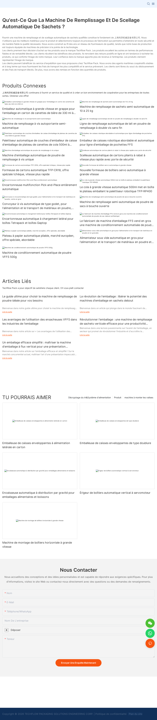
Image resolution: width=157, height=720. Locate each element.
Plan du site (135, 713)
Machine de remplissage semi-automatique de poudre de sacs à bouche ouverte (116, 204)
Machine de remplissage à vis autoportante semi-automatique (34, 125)
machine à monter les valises (138, 397)
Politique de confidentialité (111, 713)
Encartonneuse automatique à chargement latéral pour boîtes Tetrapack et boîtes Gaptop (37, 220)
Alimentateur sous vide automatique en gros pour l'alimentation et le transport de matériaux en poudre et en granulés (115, 240)
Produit (117, 397)
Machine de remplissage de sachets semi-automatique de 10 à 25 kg (117, 108)
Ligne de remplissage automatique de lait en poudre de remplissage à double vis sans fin (115, 125)
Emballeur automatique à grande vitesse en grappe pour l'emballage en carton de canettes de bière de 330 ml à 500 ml (38, 111)
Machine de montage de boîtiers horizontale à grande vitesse (37, 544)
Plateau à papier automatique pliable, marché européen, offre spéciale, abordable (38, 237)
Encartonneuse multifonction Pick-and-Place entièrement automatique (39, 187)
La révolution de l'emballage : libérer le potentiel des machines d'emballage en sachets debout (113, 298)
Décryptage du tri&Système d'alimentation (89, 397)
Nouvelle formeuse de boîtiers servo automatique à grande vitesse (113, 172)
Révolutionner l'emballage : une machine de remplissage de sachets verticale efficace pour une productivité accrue (116, 322)
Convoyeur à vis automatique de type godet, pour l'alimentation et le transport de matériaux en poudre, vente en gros (36, 206)
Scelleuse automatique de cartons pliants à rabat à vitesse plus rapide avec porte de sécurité (112, 157)
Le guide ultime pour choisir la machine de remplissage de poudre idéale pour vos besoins (39, 298)
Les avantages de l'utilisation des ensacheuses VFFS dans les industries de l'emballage (39, 321)
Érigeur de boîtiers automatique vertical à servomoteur (115, 492)
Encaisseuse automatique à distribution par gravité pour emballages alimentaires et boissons (38, 494)
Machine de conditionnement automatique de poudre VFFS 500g (36, 254)
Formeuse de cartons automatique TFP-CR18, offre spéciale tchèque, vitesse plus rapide (35, 172)
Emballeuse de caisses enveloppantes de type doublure (115, 443)
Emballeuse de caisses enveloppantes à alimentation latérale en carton (36, 445)
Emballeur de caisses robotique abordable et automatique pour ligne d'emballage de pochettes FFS (117, 142)
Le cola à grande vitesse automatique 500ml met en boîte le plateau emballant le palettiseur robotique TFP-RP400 (117, 189)
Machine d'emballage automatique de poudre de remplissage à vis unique (33, 157)
